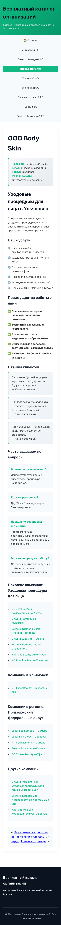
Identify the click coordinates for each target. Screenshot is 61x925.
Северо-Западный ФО (30, 59)
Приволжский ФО (30, 68)
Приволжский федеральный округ (33, 25)
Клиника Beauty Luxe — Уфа (29, 654)
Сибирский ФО (30, 87)
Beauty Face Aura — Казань (28, 748)
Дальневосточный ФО (30, 97)
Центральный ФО (30, 49)
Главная (7, 25)
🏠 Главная (30, 40)
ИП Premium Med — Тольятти (30, 660)
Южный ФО (30, 106)
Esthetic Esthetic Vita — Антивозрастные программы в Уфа (30, 799)
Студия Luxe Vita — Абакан (28, 638)
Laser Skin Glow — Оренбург (29, 736)
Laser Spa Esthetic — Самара (29, 730)
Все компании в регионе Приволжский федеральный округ (30, 837)
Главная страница (33, 841)
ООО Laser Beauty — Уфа (27, 754)
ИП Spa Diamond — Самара (28, 742)
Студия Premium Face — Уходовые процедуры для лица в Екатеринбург (28, 785)
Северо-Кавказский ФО (30, 116)
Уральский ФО (30, 78)
